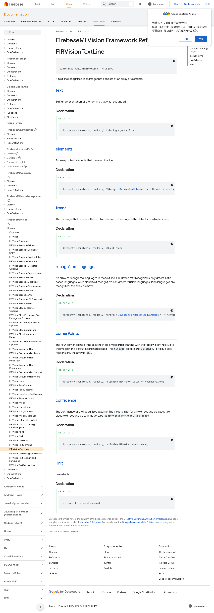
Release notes (166, 568)
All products (170, 592)
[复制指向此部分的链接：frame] (70, 208)
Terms (52, 606)
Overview (9, 21)
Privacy (62, 606)
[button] (22, 39)
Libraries (53, 568)
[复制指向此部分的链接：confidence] (79, 401)
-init (59, 463)
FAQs (162, 573)
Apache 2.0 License (91, 522)
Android (91, 592)
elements (64, 149)
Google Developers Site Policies (138, 522)
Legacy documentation (171, 578)
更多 (85, 4)
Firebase (60, 31)
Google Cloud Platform (145, 592)
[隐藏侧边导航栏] (40, 607)
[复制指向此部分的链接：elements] (76, 149)
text (59, 90)
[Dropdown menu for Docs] (76, 4)
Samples (116, 21)
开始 (201, 38)
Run (53, 4)
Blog (176, 4)
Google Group (166, 562)
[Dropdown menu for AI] (54, 22)
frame (61, 207)
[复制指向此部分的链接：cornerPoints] (82, 334)
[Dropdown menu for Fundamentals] (41, 22)
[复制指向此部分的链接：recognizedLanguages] (99, 267)
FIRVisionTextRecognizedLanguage (138, 314)
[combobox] (117, 4)
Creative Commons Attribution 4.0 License (145, 518)
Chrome (106, 592)
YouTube (108, 568)
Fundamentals (29, 21)
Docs (69, 4)
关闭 (185, 38)
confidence (66, 400)
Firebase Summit (113, 557)
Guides (53, 552)
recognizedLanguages (76, 266)
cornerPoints (67, 333)
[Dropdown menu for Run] (59, 4)
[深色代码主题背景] (174, 61)
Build (37, 4)
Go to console (192, 4)
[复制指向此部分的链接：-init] (66, 464)
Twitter (107, 562)
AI (49, 21)
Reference (99, 21)
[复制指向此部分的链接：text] (66, 91)
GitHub (53, 573)
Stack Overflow (167, 557)
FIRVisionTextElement (130, 189)
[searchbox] (22, 32)
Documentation (16, 14)
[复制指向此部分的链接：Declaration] (77, 111)
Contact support (167, 552)
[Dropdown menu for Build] (44, 4)
